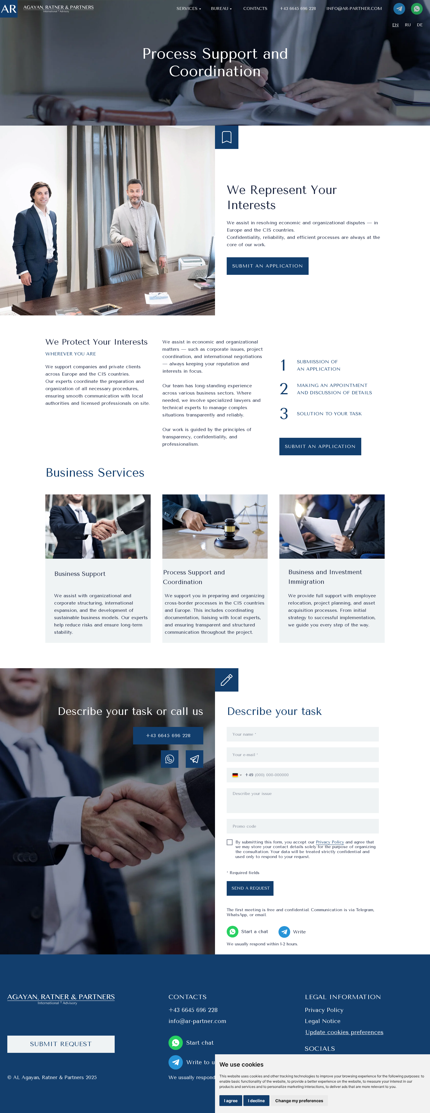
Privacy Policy (330, 842)
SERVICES (187, 8)
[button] (61, 1044)
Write (299, 932)
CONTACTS (255, 8)
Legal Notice (322, 1021)
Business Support (80, 573)
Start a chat (254, 931)
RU (408, 24)
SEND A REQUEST (251, 888)
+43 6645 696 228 (298, 8)
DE (420, 24)
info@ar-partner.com (354, 8)
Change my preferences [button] (299, 1100)
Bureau (219, 8)
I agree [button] (231, 1100)
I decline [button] (256, 1100)
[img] (9, 9)
